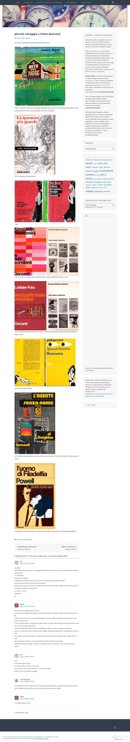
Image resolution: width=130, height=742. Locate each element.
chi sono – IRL (28, 2)
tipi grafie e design (27, 539)
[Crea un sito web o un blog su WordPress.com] (114, 728)
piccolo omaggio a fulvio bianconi (37, 33)
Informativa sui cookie (42, 738)
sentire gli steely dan (27, 548)
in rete (97, 175)
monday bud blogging (94, 182)
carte (94, 164)
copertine (19, 539)
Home (18, 2)
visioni (89, 191)
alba (29, 38)
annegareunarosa (107, 160)
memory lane (98, 179)
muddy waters (106, 182)
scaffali (100, 185)
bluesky (94, 71)
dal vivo (107, 167)
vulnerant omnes (102, 191)
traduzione (94, 187)
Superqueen (25, 679)
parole (94, 185)
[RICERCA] (112, 2)
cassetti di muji (38, 644)
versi (104, 187)
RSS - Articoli (91, 405)
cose (101, 167)
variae (101, 187)
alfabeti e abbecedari (93, 160)
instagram (101, 71)
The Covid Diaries (71, 2)
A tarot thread (85, 2)
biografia (46, 43)
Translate (100, 207)
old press (88, 185)
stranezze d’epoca (69, 548)
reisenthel (38, 636)
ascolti (89, 163)
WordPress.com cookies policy (94, 396)
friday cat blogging (92, 171)
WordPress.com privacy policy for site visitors (99, 394)
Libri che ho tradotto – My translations (49, 2)
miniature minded (108, 179)
